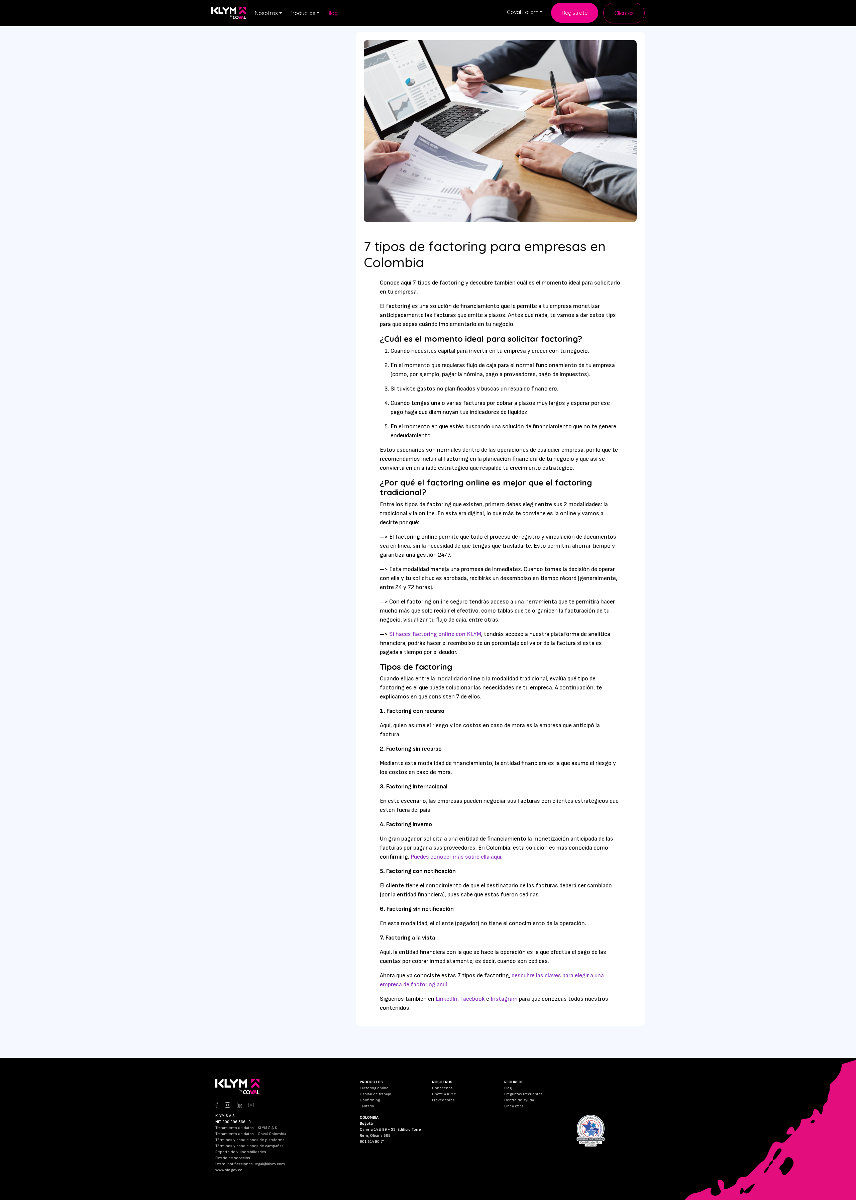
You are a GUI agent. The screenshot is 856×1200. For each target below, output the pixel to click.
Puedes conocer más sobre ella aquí (456, 856)
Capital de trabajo (375, 1094)
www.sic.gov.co (228, 1170)
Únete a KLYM (444, 1094)
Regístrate (574, 12)
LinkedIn (446, 998)
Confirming (370, 1100)
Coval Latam (522, 12)
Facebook (473, 998)
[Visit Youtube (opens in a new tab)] (251, 1104)
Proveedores (443, 1100)
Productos (302, 13)
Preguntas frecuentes (523, 1094)
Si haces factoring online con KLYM (435, 634)
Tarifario (367, 1106)
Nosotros (266, 13)
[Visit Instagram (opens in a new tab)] (231, 1104)
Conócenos (442, 1088)
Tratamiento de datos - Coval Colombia (250, 1133)
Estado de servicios (232, 1158)
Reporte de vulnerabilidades (240, 1152)
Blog (332, 13)
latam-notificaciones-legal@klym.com (250, 1164)
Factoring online (374, 1088)
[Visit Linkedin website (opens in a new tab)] (242, 1104)
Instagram (504, 998)
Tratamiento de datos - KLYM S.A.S (246, 1127)
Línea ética (514, 1106)
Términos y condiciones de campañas (249, 1146)
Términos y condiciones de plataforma (250, 1139)
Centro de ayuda (519, 1100)
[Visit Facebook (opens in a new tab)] (219, 1104)
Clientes (624, 13)
